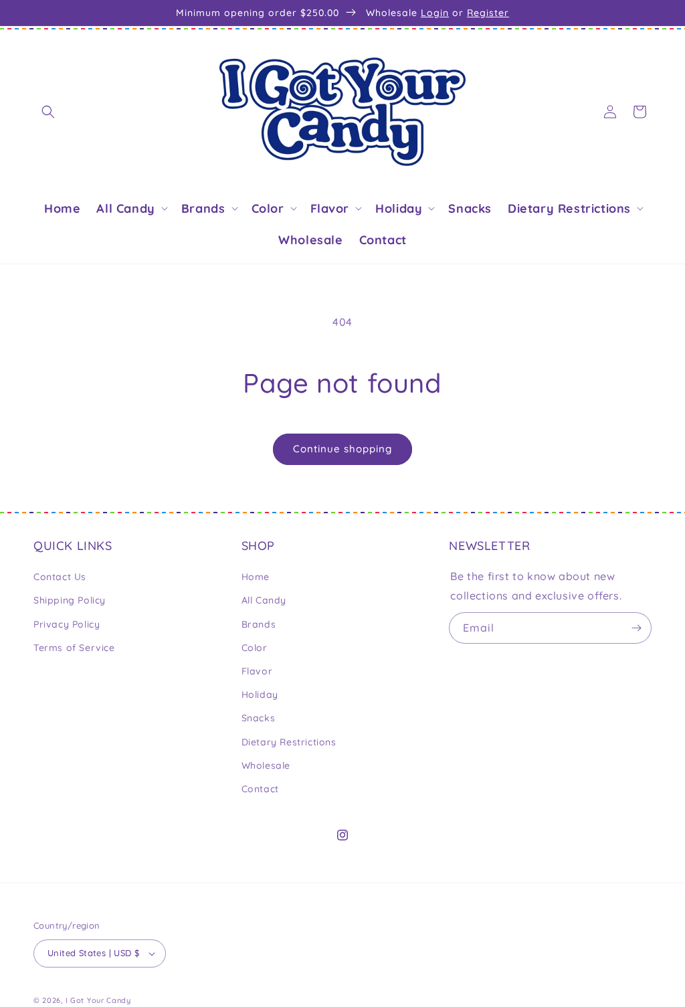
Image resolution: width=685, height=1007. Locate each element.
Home (255, 577)
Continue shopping (342, 448)
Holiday (259, 695)
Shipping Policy (69, 600)
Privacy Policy (66, 624)
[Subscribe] (636, 628)
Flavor (257, 671)
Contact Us (59, 577)
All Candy (263, 600)
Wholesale (265, 765)
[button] (48, 111)
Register (488, 13)
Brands (258, 624)
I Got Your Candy (98, 1000)
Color (254, 648)
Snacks (258, 718)
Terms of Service (74, 648)
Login (435, 13)
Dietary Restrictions (288, 742)
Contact (260, 789)
